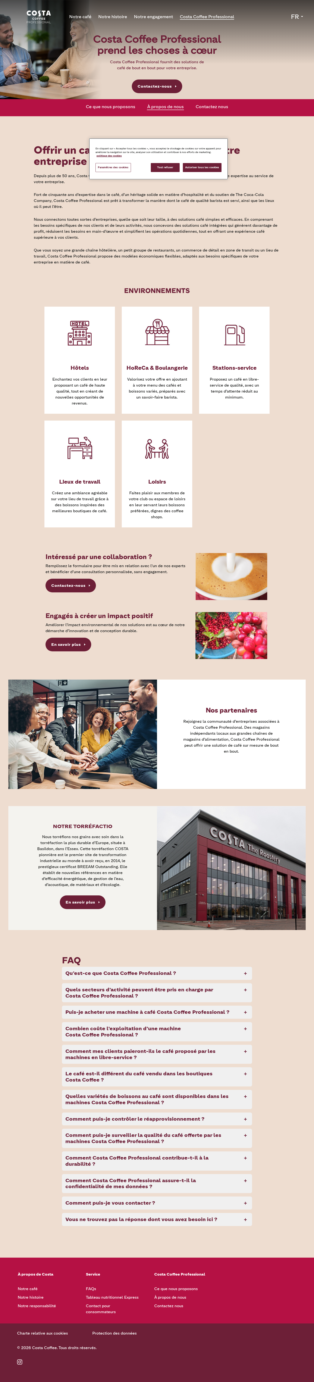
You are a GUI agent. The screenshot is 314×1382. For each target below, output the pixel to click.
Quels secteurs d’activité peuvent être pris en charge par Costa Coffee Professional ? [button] (139, 992)
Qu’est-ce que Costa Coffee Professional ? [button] (120, 973)
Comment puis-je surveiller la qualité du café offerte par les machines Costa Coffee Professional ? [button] (143, 1138)
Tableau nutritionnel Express (112, 1297)
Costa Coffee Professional (207, 16)
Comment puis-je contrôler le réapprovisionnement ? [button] (134, 1119)
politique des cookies (109, 155)
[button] (297, 16)
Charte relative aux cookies (42, 1333)
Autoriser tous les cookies (202, 167)
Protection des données (114, 1333)
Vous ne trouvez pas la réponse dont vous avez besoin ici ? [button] (141, 1219)
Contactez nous (212, 106)
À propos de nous (165, 106)
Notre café (80, 16)
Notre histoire (112, 16)
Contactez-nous (155, 86)
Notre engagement (153, 16)
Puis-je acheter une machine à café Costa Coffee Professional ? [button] (147, 1012)
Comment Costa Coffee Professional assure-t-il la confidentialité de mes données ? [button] (130, 1183)
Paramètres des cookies (113, 167)
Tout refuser (165, 167)
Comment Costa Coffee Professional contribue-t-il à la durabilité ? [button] (136, 1161)
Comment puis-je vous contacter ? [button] (110, 1203)
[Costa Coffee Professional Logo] (39, 17)
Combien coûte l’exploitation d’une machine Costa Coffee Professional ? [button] (123, 1031)
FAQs (91, 1288)
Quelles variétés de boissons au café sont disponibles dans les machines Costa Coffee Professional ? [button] (147, 1099)
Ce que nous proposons (110, 106)
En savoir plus (66, 644)
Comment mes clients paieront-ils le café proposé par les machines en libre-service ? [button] (140, 1054)
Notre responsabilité (37, 1306)
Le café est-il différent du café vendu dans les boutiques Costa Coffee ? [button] (139, 1076)
